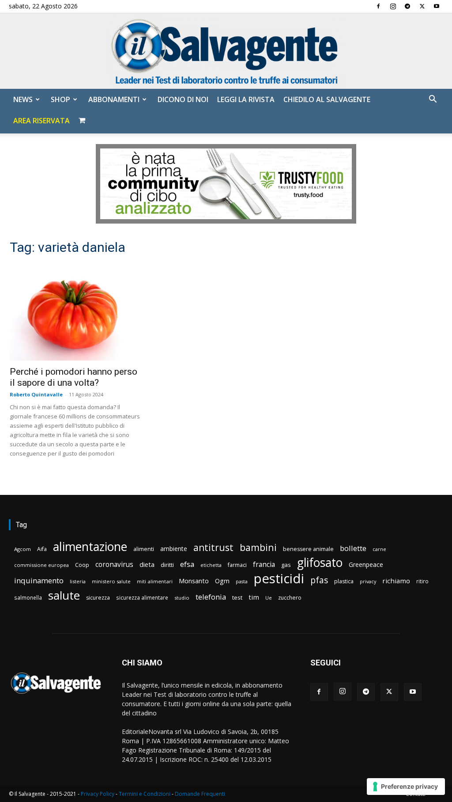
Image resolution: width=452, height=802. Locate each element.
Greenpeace (366, 564)
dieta (146, 564)
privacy (368, 581)
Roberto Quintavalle (36, 394)
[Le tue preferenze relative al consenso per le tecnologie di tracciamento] (406, 786)
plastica (344, 581)
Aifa (42, 549)
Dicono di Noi (183, 99)
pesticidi (279, 578)
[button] (432, 100)
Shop (60, 99)
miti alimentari (155, 581)
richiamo (396, 580)
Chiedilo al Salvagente (326, 99)
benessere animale (308, 549)
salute (64, 595)
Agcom (22, 549)
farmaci (237, 565)
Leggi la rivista (246, 99)
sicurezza (98, 597)
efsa (187, 564)
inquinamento (39, 580)
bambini (258, 547)
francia (264, 564)
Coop (82, 565)
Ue (268, 597)
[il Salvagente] (226, 51)
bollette (353, 548)
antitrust (213, 547)
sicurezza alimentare (142, 597)
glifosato (320, 562)
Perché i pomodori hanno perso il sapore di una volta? (73, 377)
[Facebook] (378, 6)
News (23, 99)
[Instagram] (392, 6)
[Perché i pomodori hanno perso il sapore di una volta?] (76, 312)
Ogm (222, 581)
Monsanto (194, 581)
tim (254, 597)
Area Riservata (41, 120)
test (237, 597)
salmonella (28, 597)
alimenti (143, 549)
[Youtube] (436, 6)
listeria (78, 581)
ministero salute (111, 581)
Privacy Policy (97, 794)
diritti (167, 565)
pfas (319, 580)
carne (379, 549)
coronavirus (114, 564)
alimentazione (90, 546)
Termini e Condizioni (144, 794)
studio (181, 597)
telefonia (211, 596)
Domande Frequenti (200, 794)
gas (286, 565)
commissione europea (41, 565)
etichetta (211, 565)
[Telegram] (407, 6)
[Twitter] (422, 6)
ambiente (173, 548)
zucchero (289, 597)
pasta (242, 581)
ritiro (422, 581)
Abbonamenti (113, 99)
